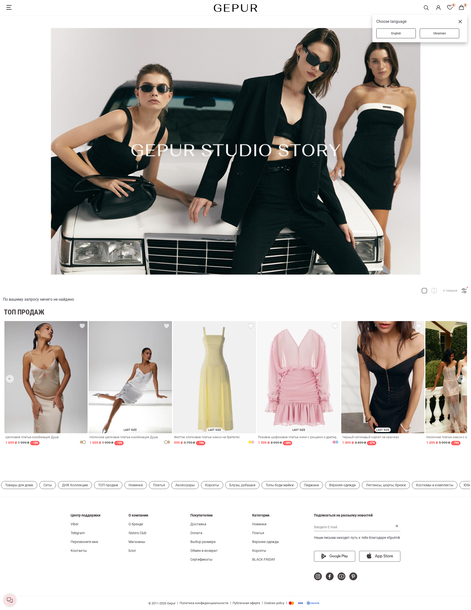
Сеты (47, 485)
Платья (159, 485)
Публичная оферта (246, 603)
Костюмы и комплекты (434, 485)
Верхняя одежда (342, 485)
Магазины (137, 542)
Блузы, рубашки (242, 485)
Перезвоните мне (84, 542)
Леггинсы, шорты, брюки (386, 485)
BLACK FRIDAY (263, 559)
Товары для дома (19, 485)
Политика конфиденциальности (204, 603)
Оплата (196, 533)
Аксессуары (185, 485)
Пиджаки (311, 485)
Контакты (79, 551)
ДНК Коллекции (75, 485)
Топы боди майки (280, 485)
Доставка (198, 524)
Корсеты (212, 485)
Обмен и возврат (204, 551)
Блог (132, 551)
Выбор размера (203, 542)
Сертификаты (201, 559)
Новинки (136, 485)
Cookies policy (274, 603)
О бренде (136, 524)
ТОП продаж (108, 485)
